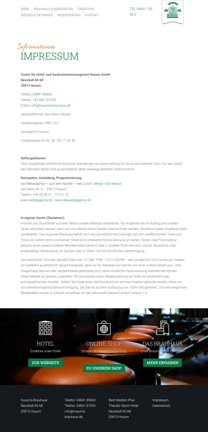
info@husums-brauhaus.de (50, 105)
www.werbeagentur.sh (36, 200)
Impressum (161, 400)
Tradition (85, 9)
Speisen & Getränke (37, 15)
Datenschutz (161, 406)
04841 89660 (42, 94)
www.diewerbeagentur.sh (73, 200)
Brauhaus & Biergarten (53, 9)
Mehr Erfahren (162, 362)
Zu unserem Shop (103, 368)
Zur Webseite (45, 362)
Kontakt (92, 15)
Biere (25, 9)
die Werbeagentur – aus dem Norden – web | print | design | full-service (71, 184)
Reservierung (68, 15)
